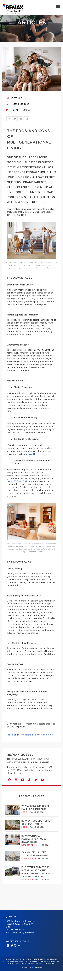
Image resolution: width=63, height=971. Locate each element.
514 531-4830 (17, 930)
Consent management (45, 963)
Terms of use (28, 963)
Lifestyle (15, 98)
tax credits (30, 454)
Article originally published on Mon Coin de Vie (30, 735)
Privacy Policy (14, 963)
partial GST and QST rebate (21, 482)
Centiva (37, 967)
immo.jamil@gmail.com (23, 933)
